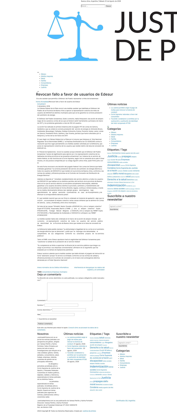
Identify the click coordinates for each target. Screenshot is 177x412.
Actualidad (41, 104)
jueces (134, 186)
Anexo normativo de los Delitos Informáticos (53, 267)
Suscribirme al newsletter (48, 319)
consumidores (47, 272)
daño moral (118, 173)
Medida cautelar (128, 171)
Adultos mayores (47, 76)
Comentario (42, 300)
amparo (134, 157)
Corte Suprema (130, 165)
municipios (63, 272)
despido (109, 193)
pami (137, 153)
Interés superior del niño (128, 153)
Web (38, 314)
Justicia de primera (89, 411)
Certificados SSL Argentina (125, 401)
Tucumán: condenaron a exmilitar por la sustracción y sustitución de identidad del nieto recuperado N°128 (125, 121)
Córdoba (116, 182)
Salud (43, 78)
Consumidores (46, 83)
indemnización (116, 185)
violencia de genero (104, 340)
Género (43, 74)
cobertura (122, 165)
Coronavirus (116, 153)
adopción (110, 173)
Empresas (44, 85)
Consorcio (122, 176)
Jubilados (120, 171)
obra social (135, 173)
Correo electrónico (44, 310)
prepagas (126, 156)
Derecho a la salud (116, 179)
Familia (43, 81)
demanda (136, 171)
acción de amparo (119, 191)
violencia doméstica (132, 191)
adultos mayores (135, 176)
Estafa (119, 159)
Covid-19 (114, 160)
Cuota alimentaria (94, 350)
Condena (111, 168)
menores (110, 189)
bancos (109, 153)
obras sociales (119, 189)
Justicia (43, 87)
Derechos (130, 180)
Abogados (128, 174)
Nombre (40, 305)
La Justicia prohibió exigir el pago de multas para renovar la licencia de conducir (124, 110)
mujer (108, 159)
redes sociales (123, 162)
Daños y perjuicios (113, 177)
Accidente (129, 186)
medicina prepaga (129, 188)
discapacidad (113, 165)
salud (128, 176)
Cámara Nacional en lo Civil (126, 182)
